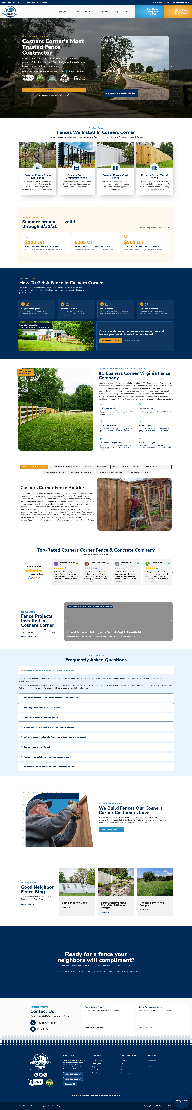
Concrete (77, 12)
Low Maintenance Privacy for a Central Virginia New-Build (104, 632)
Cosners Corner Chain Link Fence (38, 176)
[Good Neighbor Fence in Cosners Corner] (45, 1075)
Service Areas (103, 12)
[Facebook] (36, 1075)
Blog (116, 12)
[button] (98, 66)
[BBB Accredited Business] (35, 1083)
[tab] (34, 467)
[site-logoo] (10, 12)
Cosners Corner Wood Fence (154, 176)
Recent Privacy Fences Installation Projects (81, 606)
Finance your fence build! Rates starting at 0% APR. (24, 3)
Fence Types (62, 12)
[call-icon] (33, 1022)
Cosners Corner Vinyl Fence (115, 176)
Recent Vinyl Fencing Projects (103, 606)
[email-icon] (33, 1029)
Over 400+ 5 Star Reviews (176, 3)
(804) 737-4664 (47, 1022)
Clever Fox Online (166, 1106)
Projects (88, 12)
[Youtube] (41, 1075)
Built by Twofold (150, 1106)
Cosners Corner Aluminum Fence (76, 176)
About (125, 12)
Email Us (42, 1029)
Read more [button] (58, 582)
